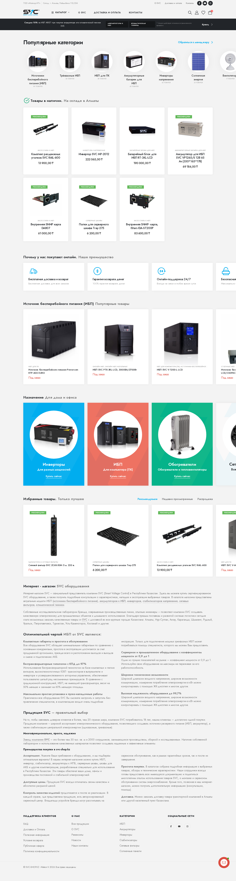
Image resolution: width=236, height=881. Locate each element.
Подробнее (34, 361)
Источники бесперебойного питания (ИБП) (38, 79)
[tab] (147, 499)
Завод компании (36, 739)
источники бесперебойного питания (75, 601)
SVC (84, 619)
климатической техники (50, 605)
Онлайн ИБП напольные (116, 366)
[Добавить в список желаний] (57, 119)
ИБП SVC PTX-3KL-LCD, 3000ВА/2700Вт (114, 369)
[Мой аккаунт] (196, 13)
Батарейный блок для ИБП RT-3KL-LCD (142, 156)
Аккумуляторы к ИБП (115, 24)
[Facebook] (199, 3)
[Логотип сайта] (31, 12)
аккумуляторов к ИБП (113, 601)
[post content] (46, 130)
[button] (190, 13)
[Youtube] (205, 3)
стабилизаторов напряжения (160, 601)
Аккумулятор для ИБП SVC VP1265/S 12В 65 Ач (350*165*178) (190, 157)
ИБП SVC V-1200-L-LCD (170, 369)
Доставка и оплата (173, 3)
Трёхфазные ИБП (70, 75)
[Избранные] (203, 13)
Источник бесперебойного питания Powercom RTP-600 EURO (53, 371)
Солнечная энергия (198, 77)
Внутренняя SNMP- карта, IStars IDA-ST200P (142, 226)
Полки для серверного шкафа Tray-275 (94, 226)
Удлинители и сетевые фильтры (43, 562)
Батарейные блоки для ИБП (142, 150)
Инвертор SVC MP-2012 (94, 154)
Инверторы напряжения (166, 77)
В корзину (48, 142)
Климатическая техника (138, 24)
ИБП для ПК (102, 75)
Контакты (190, 3)
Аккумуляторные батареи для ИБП (134, 79)
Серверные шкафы (94, 220)
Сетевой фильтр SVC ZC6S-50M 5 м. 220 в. (51, 565)
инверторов (134, 601)
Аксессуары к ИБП (46, 150)
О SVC (157, 3)
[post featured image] (37, 61)
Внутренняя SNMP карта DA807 (46, 226)
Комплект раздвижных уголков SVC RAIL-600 (45, 156)
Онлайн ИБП (98, 366)
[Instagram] (210, 3)
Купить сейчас (54, 476)
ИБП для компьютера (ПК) (168, 366)
